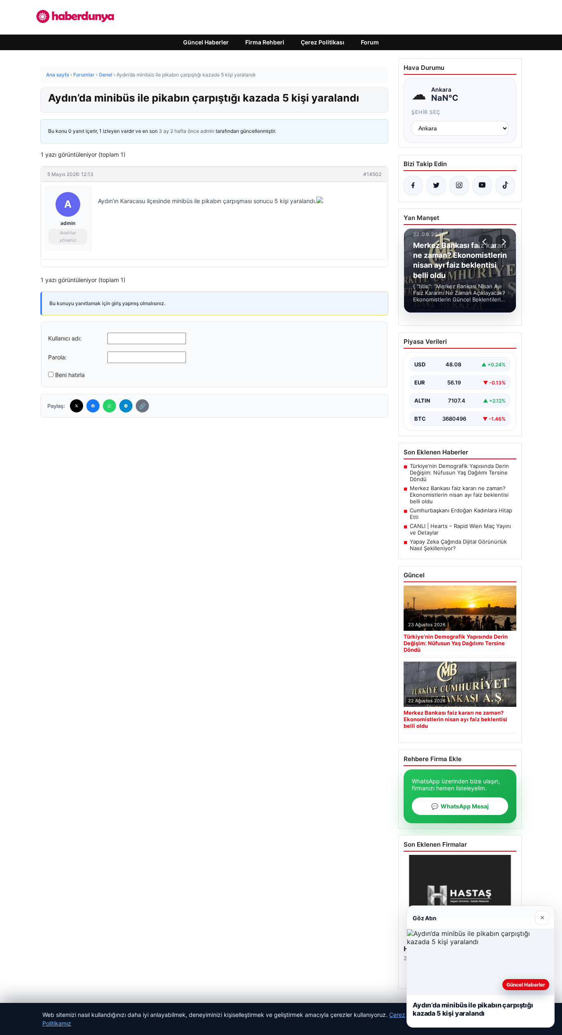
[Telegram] (125, 405)
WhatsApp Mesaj (460, 806)
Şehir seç (426, 112)
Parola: (57, 357)
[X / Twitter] (436, 185)
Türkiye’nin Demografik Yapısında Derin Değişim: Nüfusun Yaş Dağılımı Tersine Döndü (459, 472)
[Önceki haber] (485, 242)
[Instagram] (459, 185)
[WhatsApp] (109, 405)
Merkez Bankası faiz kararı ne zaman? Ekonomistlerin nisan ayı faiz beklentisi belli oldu (459, 495)
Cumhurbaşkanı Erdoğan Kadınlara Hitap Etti (461, 513)
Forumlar (84, 75)
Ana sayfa (57, 75)
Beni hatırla (70, 374)
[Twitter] (76, 405)
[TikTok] (505, 185)
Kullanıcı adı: (64, 338)
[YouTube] (482, 185)
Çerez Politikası (322, 42)
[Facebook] (93, 405)
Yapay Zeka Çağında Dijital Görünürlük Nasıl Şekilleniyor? (458, 544)
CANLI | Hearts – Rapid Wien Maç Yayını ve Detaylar (460, 529)
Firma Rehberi (264, 42)
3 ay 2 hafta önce (179, 131)
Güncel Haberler (206, 42)
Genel (105, 75)
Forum (370, 42)
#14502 (372, 174)
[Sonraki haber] (503, 242)
